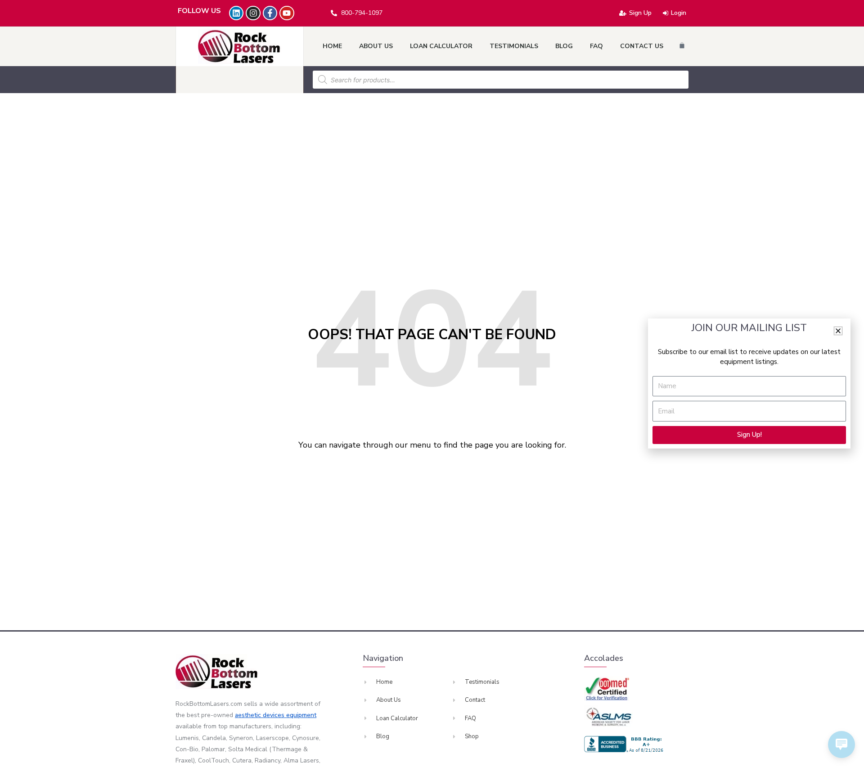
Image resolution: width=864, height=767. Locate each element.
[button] (838, 330)
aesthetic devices (260, 715)
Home (332, 46)
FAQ (596, 46)
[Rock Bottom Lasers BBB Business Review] (625, 744)
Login (678, 13)
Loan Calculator (441, 46)
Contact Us (641, 46)
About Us (376, 46)
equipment (301, 715)
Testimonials (514, 46)
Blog (564, 46)
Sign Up (640, 13)
